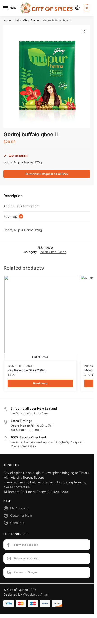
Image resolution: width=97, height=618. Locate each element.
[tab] (46, 196)
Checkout (17, 523)
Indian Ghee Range (27, 20)
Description (12, 196)
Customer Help (21, 515)
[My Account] (77, 8)
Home (7, 20)
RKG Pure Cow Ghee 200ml (27, 370)
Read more (40, 383)
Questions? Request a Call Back (46, 174)
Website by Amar (35, 594)
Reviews (12, 216)
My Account (19, 508)
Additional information (21, 206)
